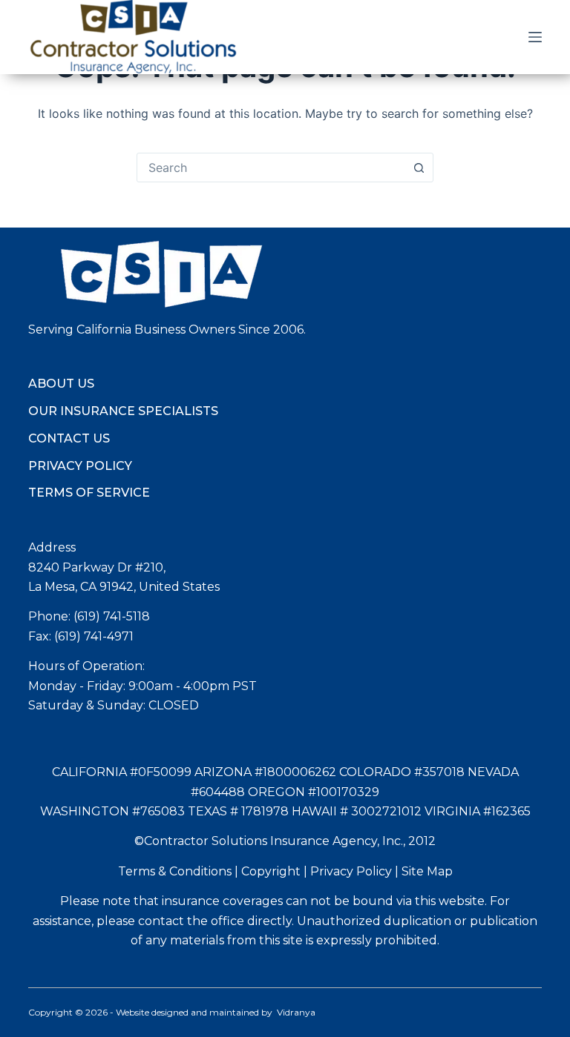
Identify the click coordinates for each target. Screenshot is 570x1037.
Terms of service (89, 493)
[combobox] (270, 167)
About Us (61, 384)
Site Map (427, 871)
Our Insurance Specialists (123, 411)
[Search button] (418, 167)
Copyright (271, 871)
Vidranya (296, 1012)
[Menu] (535, 37)
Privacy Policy (80, 466)
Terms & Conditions (175, 871)
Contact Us (69, 438)
